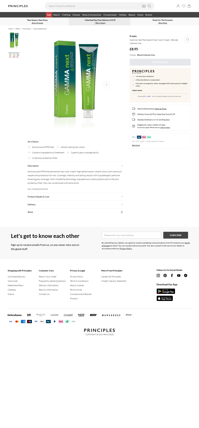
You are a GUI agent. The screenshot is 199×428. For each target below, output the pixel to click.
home (10, 29)
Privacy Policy (76, 276)
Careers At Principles (111, 276)
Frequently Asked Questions (52, 281)
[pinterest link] (165, 275)
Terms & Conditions (79, 281)
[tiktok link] (185, 275)
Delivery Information (49, 285)
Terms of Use (76, 289)
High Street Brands (40, 29)
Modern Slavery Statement (113, 281)
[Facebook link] (172, 275)
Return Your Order (47, 276)
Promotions (27, 29)
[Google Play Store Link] (166, 291)
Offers (17, 29)
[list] (75, 84)
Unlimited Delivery (16, 276)
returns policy (165, 127)
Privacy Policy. (126, 248)
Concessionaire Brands (81, 294)
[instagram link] (158, 275)
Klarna (11, 294)
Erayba (133, 36)
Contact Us (44, 294)
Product (74, 298)
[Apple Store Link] (166, 298)
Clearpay (12, 289)
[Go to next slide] (106, 85)
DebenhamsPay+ (16, 285)
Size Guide (13, 281)
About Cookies (77, 285)
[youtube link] (178, 275)
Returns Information (48, 289)
